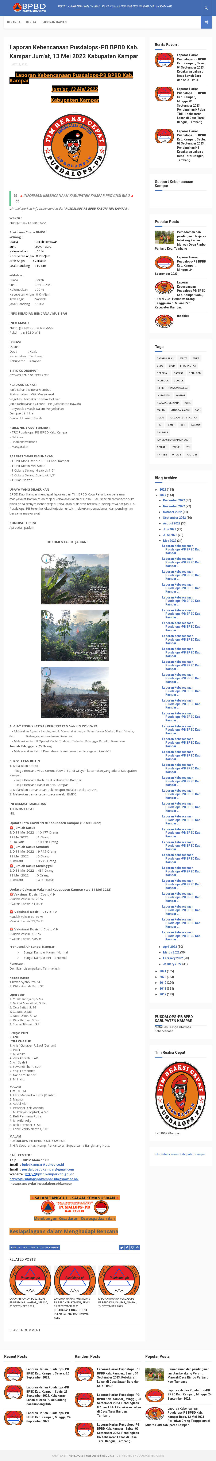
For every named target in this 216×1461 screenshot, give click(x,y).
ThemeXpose (75, 1455)
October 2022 (172, 512)
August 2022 (172, 523)
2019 (163, 982)
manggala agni (180, 410)
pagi (197, 410)
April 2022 (170, 946)
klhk (187, 403)
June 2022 (170, 535)
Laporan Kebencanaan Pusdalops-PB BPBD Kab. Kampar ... (181, 549)
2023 (163, 489)
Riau (159, 425)
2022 (163, 495)
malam (161, 410)
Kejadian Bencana (168, 403)
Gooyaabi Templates (150, 1455)
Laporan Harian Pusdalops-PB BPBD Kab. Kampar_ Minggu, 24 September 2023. (117, 1302)
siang (170, 425)
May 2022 (170, 540)
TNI (188, 447)
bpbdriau (163, 373)
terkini (177, 447)
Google (178, 380)
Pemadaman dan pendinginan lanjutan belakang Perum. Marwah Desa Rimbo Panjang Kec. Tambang (180, 240)
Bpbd (172, 366)
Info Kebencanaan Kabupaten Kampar (180, 1154)
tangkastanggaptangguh (173, 440)
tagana (195, 425)
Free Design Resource (100, 1455)
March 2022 (171, 952)
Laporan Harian (54, 22)
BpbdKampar (19, 1247)
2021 (163, 971)
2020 (163, 977)
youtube (191, 454)
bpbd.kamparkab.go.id (54, 1174)
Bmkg (196, 358)
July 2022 (170, 529)
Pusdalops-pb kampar (45, 1247)
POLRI (160, 417)
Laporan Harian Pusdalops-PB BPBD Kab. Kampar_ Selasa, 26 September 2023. (28, 1302)
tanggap (162, 432)
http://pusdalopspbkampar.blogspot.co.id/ (43, 1179)
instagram (163, 395)
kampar (180, 395)
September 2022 (174, 517)
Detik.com (195, 373)
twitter (162, 454)
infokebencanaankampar (172, 388)
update (176, 454)
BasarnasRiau (165, 358)
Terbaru (162, 447)
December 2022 (174, 500)
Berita (31, 22)
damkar (179, 373)
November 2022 (174, 506)
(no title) (183, 316)
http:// (30, 1174)
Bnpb (160, 366)
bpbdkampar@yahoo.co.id (43, 1164)
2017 (163, 994)
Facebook (163, 380)
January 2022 (172, 964)
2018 (163, 988)
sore (183, 425)
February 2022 (173, 958)
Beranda (13, 22)
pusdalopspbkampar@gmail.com (48, 1169)
